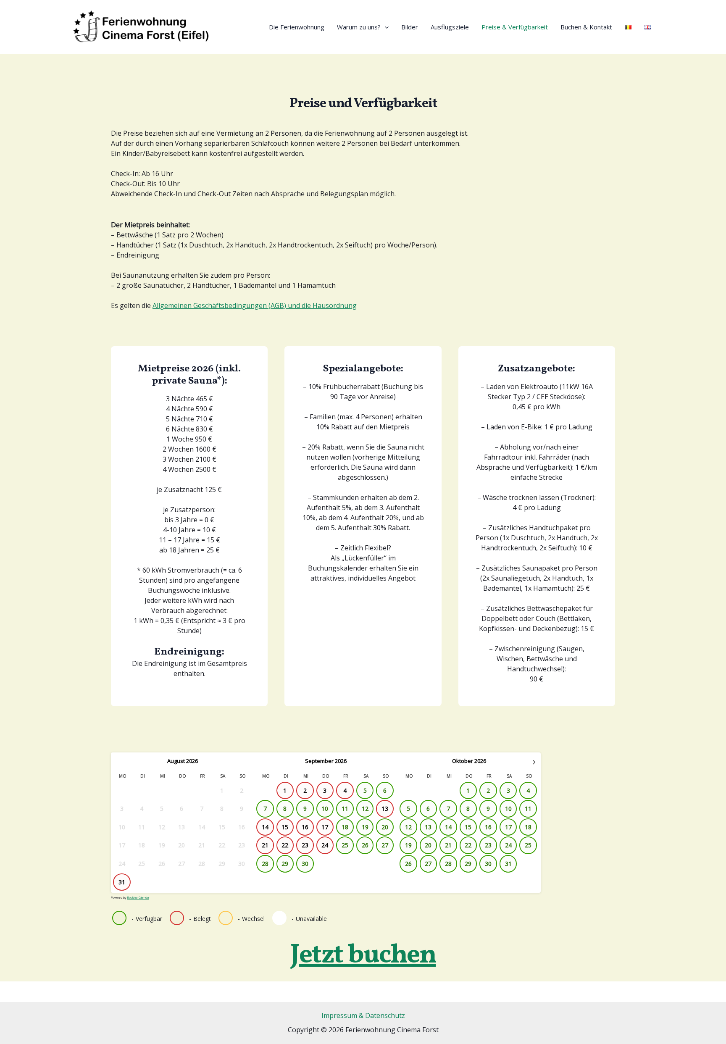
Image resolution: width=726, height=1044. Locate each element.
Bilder (409, 27)
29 (284, 864)
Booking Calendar (138, 897)
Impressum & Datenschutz (363, 1015)
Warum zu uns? (359, 27)
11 (345, 809)
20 (384, 827)
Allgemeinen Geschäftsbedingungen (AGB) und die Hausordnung (255, 305)
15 (468, 827)
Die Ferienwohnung (296, 27)
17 (508, 827)
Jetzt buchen (363, 955)
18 (345, 827)
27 (384, 845)
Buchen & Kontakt (586, 27)
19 (365, 827)
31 (508, 864)
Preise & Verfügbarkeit (514, 27)
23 (488, 845)
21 (448, 845)
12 (365, 809)
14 (448, 827)
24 (508, 845)
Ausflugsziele (450, 27)
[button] (385, 27)
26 (365, 845)
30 (305, 864)
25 (345, 845)
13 (428, 827)
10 (324, 809)
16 (488, 827)
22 (468, 845)
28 (265, 864)
